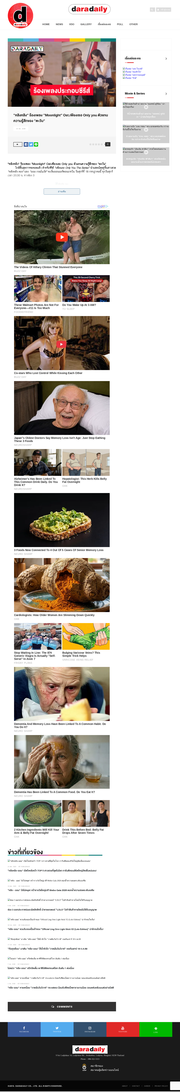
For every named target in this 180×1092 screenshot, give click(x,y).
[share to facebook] (26, 144)
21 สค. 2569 (12, 866)
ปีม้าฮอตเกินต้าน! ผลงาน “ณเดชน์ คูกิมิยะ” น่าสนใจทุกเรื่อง (146, 115)
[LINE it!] (36, 144)
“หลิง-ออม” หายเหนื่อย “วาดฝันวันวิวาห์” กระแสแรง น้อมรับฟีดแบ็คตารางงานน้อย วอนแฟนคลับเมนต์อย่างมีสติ (61, 988)
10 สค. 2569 (12, 886)
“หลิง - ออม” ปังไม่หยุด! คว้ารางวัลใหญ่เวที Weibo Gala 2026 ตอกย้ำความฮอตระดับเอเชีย (51, 890)
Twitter (57, 1031)
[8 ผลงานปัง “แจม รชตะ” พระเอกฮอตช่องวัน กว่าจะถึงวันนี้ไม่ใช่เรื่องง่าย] (146, 130)
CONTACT (136, 1086)
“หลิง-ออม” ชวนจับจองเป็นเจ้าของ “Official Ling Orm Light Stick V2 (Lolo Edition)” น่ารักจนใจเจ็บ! (56, 929)
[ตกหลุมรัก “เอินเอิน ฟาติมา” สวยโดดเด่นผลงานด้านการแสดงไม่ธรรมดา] (146, 152)
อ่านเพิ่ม (62, 191)
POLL (120, 24)
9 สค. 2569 (11, 905)
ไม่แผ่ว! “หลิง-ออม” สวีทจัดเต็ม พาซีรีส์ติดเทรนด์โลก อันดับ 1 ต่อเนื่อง (41, 968)
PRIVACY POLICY (161, 1086)
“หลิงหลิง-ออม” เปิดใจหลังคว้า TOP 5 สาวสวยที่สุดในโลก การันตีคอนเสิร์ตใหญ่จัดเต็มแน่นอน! (52, 871)
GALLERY (86, 24)
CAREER (147, 1086)
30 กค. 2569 (12, 925)
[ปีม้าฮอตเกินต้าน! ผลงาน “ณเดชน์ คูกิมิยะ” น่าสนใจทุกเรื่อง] (146, 107)
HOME (46, 24)
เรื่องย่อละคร (104, 24)
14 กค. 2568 (20, 128)
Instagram (90, 1031)
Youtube (123, 1031)
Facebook (24, 1031)
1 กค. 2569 (11, 983)
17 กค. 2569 (12, 944)
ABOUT (125, 1086)
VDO (71, 24)
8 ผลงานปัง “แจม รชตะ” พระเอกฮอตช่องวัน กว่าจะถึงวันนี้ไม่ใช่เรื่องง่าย (146, 138)
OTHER (133, 24)
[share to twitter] (31, 144)
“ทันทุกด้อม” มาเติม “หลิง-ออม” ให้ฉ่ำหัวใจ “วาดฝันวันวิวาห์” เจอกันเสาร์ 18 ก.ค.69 (47, 949)
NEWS (59, 24)
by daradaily (24, 866)
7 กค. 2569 (11, 964)
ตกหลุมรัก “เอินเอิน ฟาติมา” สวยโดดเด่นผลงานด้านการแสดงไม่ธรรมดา (146, 160)
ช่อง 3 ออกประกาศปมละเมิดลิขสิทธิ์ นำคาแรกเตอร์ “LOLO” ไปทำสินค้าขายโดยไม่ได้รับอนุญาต (52, 910)
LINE (156, 1032)
